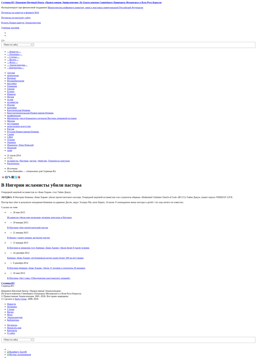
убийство (42, 161)
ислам (10, 99)
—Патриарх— (14, 54)
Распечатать (13, 163)
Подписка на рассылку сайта (15, 17)
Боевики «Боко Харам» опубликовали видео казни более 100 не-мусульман (45, 258)
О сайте (11, 333)
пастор (32, 161)
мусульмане (13, 123)
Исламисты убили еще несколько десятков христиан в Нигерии (39, 217)
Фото (9, 314)
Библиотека (13, 320)
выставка (12, 83)
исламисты (12, 102)
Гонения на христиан (59, 161)
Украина (11, 142)
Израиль (11, 94)
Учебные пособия (10, 27)
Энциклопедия (14, 317)
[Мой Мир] (12, 177)
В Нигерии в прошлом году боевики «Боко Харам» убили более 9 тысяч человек (48, 248)
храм (9, 150)
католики (12, 107)
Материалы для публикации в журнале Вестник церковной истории (42, 118)
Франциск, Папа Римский (20, 145)
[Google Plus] (19, 177)
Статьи (10, 309)
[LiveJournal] (9, 177)
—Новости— (14, 51)
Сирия (10, 134)
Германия (12, 86)
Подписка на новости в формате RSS (20, 12)
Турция (11, 139)
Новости (11, 304)
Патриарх (12, 306)
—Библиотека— (15, 67)
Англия (11, 73)
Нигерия (23, 161)
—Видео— (12, 59)
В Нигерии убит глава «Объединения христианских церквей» (38, 278)
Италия (11, 105)
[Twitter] (15, 177)
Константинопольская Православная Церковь (30, 113)
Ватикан (11, 78)
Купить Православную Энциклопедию (21, 22)
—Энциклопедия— (17, 65)
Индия (10, 97)
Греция (10, 89)
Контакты (12, 330)
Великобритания (15, 81)
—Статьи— (13, 57)
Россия (10, 129)
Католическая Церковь (18, 110)
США (10, 137)
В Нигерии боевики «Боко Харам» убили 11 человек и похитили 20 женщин (46, 268)
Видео (10, 312)
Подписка (12, 325)
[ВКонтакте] (6, 177)
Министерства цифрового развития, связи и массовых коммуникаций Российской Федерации (95, 7)
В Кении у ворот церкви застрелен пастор (28, 237)
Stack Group (20, 299)
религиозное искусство (19, 126)
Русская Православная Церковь (23, 131)
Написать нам (14, 328)
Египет (10, 91)
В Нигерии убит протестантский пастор (27, 227)
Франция (11, 147)
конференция (14, 115)
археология (13, 75)
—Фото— (12, 62)
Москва (11, 121)
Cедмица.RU (8, 283)
